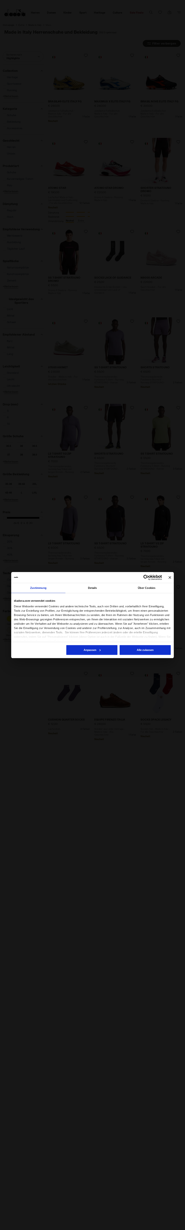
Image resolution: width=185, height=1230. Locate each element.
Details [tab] (92, 587)
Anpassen (90, 649)
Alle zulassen (145, 649)
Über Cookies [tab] (146, 587)
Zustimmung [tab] (38, 587)
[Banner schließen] (170, 577)
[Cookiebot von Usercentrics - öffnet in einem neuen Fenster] (146, 577)
